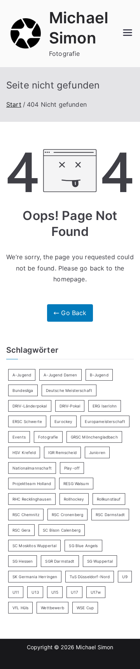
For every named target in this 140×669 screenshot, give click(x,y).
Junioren (97, 452)
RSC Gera (21, 530)
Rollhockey (74, 499)
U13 (35, 592)
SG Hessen (22, 561)
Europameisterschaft (105, 421)
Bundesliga (22, 390)
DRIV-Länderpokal (29, 406)
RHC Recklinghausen (31, 499)
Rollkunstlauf (109, 499)
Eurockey (63, 421)
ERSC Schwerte (27, 421)
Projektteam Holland (31, 483)
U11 (15, 592)
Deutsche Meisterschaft (69, 390)
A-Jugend (21, 375)
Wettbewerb (52, 607)
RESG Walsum (76, 483)
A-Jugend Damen (60, 375)
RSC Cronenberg (67, 514)
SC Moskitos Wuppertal (34, 545)
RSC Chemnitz (25, 514)
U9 (124, 576)
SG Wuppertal (100, 561)
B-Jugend (99, 375)
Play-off (72, 468)
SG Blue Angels (83, 545)
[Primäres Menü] (127, 33)
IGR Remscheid (62, 452)
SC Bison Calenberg (61, 530)
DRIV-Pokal (70, 406)
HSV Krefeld (24, 452)
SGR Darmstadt (59, 561)
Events (19, 437)
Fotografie (48, 437)
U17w (96, 592)
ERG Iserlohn (105, 406)
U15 (54, 592)
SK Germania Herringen (34, 576)
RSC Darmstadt (110, 514)
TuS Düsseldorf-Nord (90, 576)
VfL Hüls (20, 607)
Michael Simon (94, 647)
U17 (74, 592)
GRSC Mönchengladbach (94, 437)
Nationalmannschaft (32, 468)
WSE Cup (85, 607)
